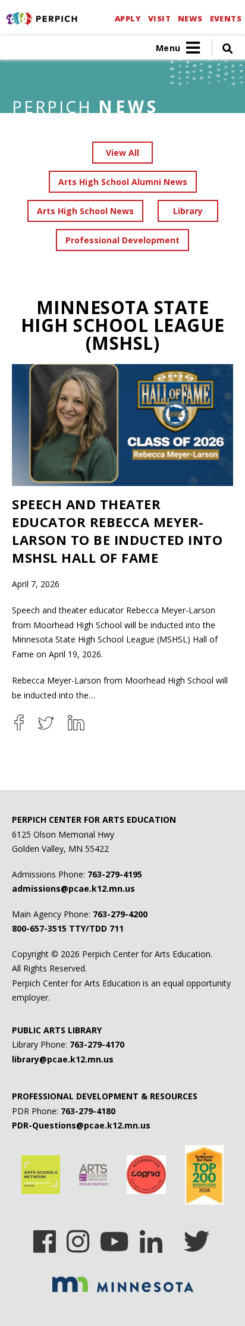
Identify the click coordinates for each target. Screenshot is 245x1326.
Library (188, 211)
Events (225, 18)
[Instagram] (78, 1237)
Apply (128, 18)
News (190, 18)
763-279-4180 (88, 1111)
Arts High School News (85, 211)
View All (122, 152)
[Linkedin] (151, 1237)
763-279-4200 (120, 914)
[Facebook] (44, 1237)
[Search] (222, 48)
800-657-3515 (39, 928)
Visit (159, 18)
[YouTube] (114, 1237)
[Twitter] (196, 1237)
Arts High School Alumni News (122, 181)
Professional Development (122, 240)
